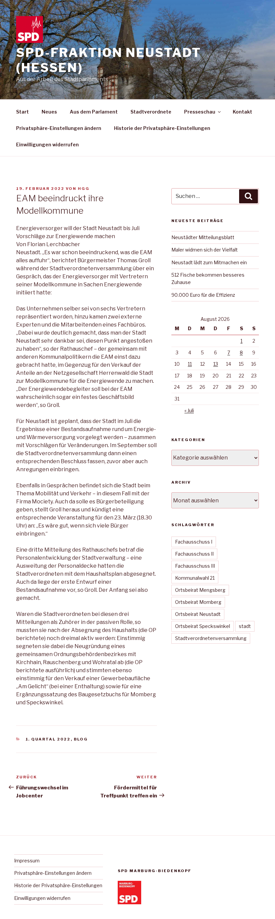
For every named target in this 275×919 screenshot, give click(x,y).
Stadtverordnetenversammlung (210, 638)
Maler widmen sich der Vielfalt (204, 250)
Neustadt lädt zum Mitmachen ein (209, 262)
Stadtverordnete (150, 112)
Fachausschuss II (194, 554)
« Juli (189, 410)
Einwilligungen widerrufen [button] (47, 144)
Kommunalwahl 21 (195, 578)
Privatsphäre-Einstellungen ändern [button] (58, 128)
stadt (245, 626)
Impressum (27, 860)
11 (190, 364)
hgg (84, 188)
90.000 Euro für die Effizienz (203, 295)
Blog (81, 739)
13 (215, 364)
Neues (49, 112)
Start (22, 112)
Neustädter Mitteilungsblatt (202, 237)
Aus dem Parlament (94, 112)
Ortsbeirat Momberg (198, 602)
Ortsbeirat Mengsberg (200, 590)
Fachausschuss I (193, 542)
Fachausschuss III (195, 566)
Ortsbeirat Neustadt (198, 614)
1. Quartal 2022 (48, 739)
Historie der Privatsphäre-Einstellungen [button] (162, 128)
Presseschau (199, 112)
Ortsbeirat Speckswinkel (202, 626)
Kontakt (242, 112)
